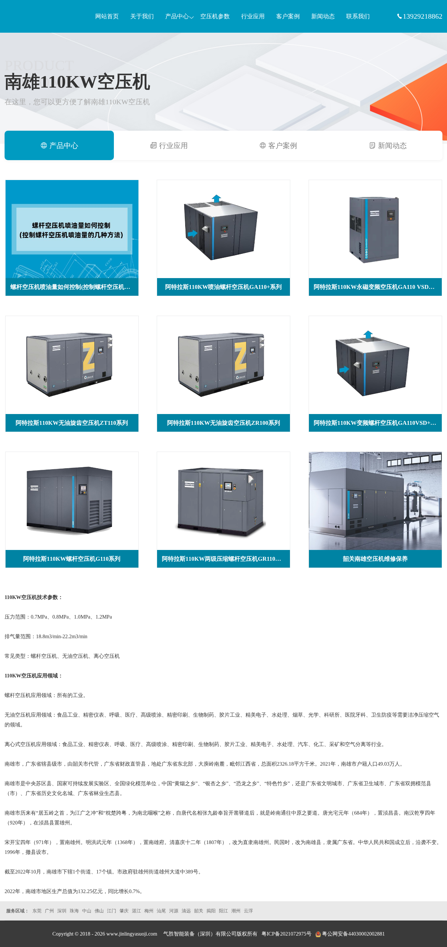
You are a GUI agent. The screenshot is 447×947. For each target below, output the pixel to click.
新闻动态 (323, 16)
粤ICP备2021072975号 (286, 934)
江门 (111, 910)
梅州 (148, 910)
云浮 (248, 910)
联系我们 (358, 16)
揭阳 (211, 910)
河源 (173, 910)
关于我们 (142, 16)
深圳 (61, 910)
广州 (49, 910)
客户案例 (288, 16)
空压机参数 (215, 16)
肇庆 (124, 910)
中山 (86, 910)
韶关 (198, 910)
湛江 (136, 910)
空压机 (36, 16)
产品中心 (177, 16)
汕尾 (161, 910)
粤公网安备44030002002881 (353, 934)
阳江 (223, 910)
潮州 (236, 910)
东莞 (37, 910)
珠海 (74, 910)
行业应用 (253, 16)
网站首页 (107, 16)
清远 (186, 910)
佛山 (99, 910)
